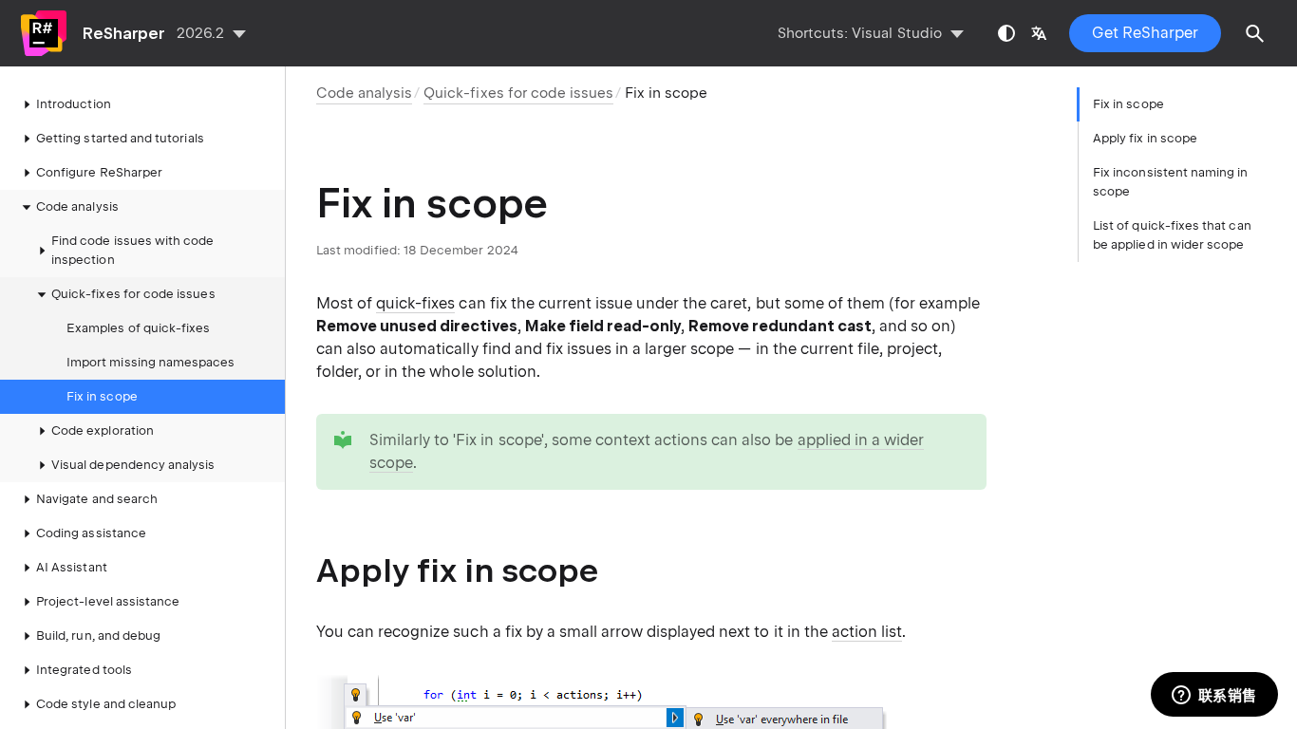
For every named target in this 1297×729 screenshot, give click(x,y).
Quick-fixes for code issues (133, 294)
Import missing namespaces (150, 362)
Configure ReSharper (99, 172)
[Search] (1255, 33)
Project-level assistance (107, 601)
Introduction (73, 104)
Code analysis (77, 206)
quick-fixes (415, 303)
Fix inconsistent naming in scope (1171, 181)
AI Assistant (71, 567)
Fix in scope (102, 396)
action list (867, 632)
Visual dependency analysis (133, 465)
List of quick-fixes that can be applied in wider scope (1172, 235)
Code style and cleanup (106, 704)
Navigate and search (97, 499)
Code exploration (102, 430)
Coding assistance (91, 533)
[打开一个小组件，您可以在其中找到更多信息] (1214, 696)
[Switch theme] (1006, 33)
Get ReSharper (1145, 33)
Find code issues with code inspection (133, 250)
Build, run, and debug (98, 635)
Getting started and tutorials (120, 138)
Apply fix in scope (1145, 138)
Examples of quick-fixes (138, 328)
